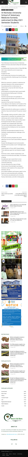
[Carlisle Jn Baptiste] (2, 26)
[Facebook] (7, 29)
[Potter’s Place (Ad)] (11, 299)
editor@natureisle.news (12, 434)
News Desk (11, 9)
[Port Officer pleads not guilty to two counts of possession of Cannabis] (5, 346)
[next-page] (4, 226)
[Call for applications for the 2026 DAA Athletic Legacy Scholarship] (5, 206)
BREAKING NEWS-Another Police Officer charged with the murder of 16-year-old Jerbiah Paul (18, 213)
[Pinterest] (13, 29)
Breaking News (4, 215)
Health (7, 9)
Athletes (3, 208)
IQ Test (11, 451)
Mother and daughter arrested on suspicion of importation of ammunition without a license (17, 338)
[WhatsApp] (16, 29)
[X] (10, 29)
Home (2, 6)
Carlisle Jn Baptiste (8, 26)
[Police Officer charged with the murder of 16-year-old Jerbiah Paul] (5, 221)
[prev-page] (2, 226)
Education (6, 6)
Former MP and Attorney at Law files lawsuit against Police (21, 195)
